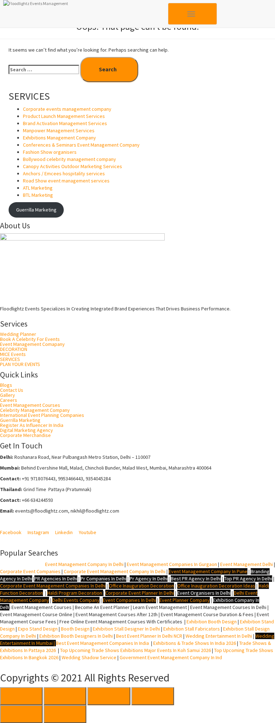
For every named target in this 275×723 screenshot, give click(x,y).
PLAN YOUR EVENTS (20, 364)
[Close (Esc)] (21, 696)
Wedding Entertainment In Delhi (218, 636)
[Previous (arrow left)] (21, 714)
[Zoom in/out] (152, 696)
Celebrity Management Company (35, 410)
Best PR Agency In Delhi (196, 578)
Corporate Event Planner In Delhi (139, 593)
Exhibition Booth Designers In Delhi (76, 636)
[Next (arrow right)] (65, 714)
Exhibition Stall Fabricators (191, 629)
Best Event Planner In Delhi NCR (148, 636)
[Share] (65, 696)
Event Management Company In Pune (208, 571)
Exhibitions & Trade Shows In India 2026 (195, 643)
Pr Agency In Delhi (149, 578)
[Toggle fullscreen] (108, 696)
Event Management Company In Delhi (84, 564)
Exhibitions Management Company (59, 137)
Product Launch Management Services (64, 116)
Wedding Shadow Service (89, 657)
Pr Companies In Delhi (103, 578)
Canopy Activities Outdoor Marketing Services (72, 166)
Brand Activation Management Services (65, 123)
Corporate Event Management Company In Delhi (114, 571)
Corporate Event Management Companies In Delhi (53, 585)
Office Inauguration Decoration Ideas (216, 585)
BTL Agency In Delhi (21, 564)
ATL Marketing (38, 188)
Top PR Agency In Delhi (248, 578)
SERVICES (10, 359)
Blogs (6, 384)
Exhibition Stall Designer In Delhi (126, 629)
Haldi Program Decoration (74, 593)
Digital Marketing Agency (26, 430)
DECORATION (13, 349)
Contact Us (11, 390)
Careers (8, 400)
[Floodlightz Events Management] (85, 9)
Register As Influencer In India (31, 425)
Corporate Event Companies (30, 571)
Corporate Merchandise (25, 435)
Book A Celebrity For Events (30, 339)
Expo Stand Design (38, 629)
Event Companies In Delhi (129, 600)
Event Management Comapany (32, 344)
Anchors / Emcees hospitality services (64, 173)
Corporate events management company (67, 109)
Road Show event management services (66, 180)
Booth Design (75, 629)
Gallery (7, 395)
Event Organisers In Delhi (204, 593)
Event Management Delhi (246, 564)
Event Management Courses (30, 405)
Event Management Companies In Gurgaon (172, 564)
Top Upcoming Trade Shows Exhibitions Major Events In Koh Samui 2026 (135, 650)
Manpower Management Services (59, 130)
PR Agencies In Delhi (55, 578)
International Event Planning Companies (42, 415)
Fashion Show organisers (50, 152)
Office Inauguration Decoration (141, 585)
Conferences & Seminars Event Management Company (81, 145)
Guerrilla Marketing (36, 209)
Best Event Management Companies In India (102, 643)
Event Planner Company (184, 600)
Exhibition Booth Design (211, 621)
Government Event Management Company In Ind (171, 657)
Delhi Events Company (76, 600)
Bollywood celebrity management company (69, 159)
